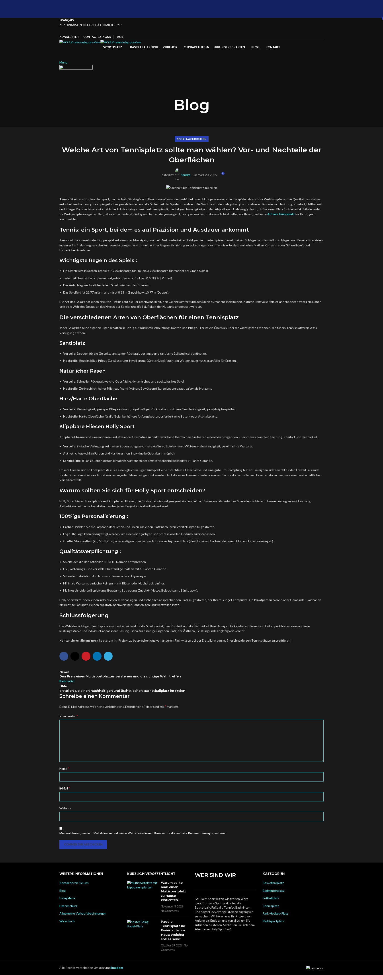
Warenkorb (67, 921)
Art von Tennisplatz (281, 214)
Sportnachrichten (191, 139)
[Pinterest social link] (191, 31)
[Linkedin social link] (197, 31)
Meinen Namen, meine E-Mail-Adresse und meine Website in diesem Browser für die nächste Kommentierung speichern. (142, 833)
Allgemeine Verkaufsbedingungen (82, 913)
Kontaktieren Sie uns (74, 883)
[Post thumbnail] (142, 897)
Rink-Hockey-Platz (275, 913)
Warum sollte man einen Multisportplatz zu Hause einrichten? (173, 891)
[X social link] (186, 31)
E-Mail (64, 788)
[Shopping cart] (60, 57)
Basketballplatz (273, 883)
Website (65, 808)
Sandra (185, 175)
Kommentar (68, 716)
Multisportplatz (273, 921)
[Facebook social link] (180, 31)
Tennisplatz (271, 906)
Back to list (67, 681)
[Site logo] (79, 42)
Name (64, 768)
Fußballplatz (271, 898)
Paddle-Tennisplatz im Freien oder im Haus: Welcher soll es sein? (173, 930)
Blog (62, 890)
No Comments (170, 911)
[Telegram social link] (202, 31)
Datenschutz (68, 906)
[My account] (60, 52)
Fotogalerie (67, 898)
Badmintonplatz (273, 890)
